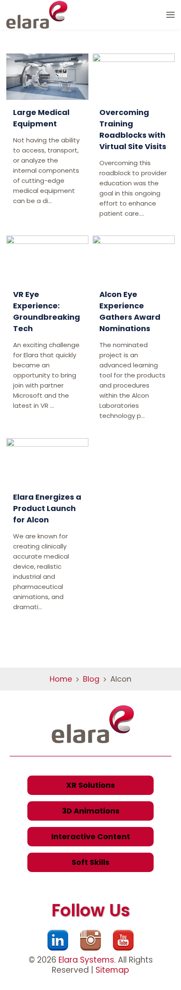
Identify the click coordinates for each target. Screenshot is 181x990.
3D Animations (91, 810)
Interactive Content (90, 836)
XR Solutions (90, 785)
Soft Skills (90, 862)
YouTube (123, 940)
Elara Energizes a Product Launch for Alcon (47, 508)
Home (61, 679)
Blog (91, 679)
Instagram (90, 940)
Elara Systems (86, 960)
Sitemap (112, 970)
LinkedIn (57, 940)
